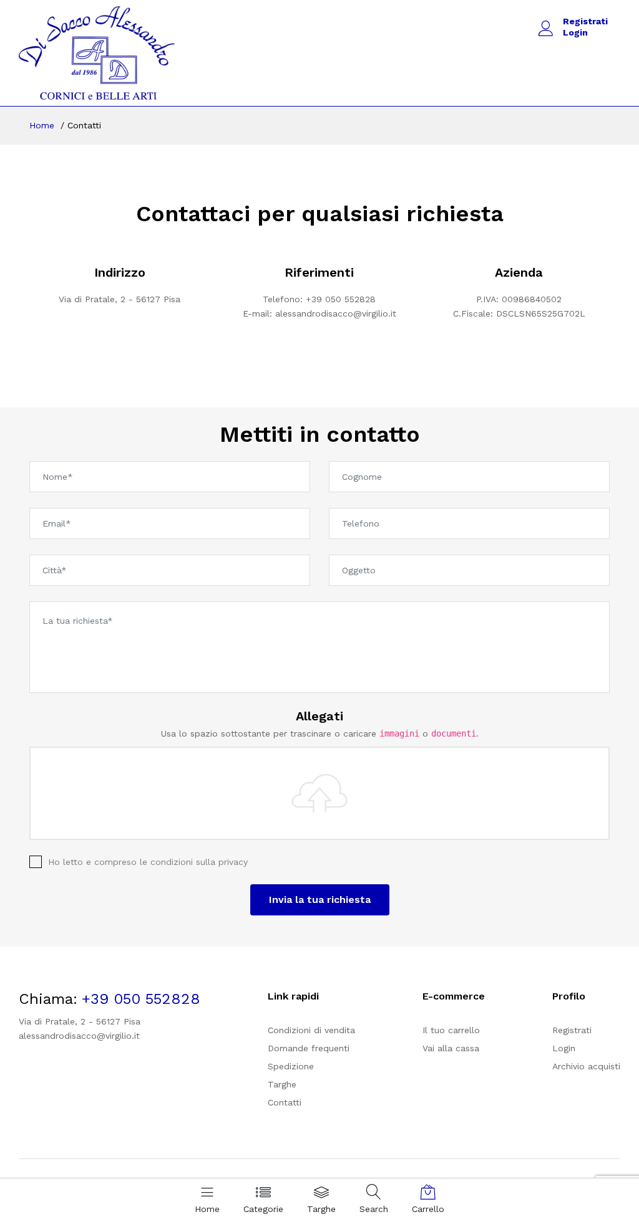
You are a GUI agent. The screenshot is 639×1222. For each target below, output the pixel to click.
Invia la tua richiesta (320, 899)
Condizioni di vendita (311, 1030)
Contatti (284, 1102)
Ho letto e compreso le (148, 862)
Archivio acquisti (586, 1066)
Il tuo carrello (451, 1030)
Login (575, 32)
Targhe (282, 1084)
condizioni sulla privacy (199, 862)
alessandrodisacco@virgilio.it (335, 313)
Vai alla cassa (450, 1048)
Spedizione (291, 1066)
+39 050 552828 (341, 299)
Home (41, 125)
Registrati (585, 21)
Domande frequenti (308, 1048)
